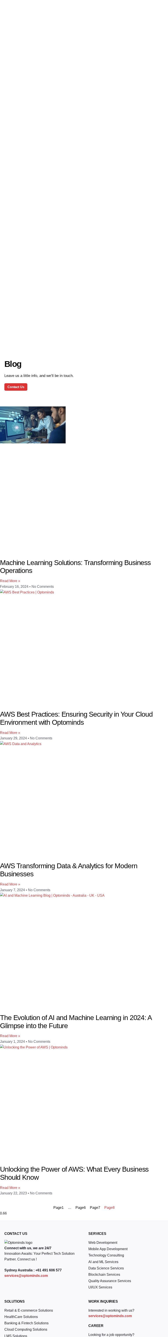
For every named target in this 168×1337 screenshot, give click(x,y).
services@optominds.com (26, 1276)
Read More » (10, 581)
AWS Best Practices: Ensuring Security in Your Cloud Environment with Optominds (76, 718)
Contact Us (15, 387)
